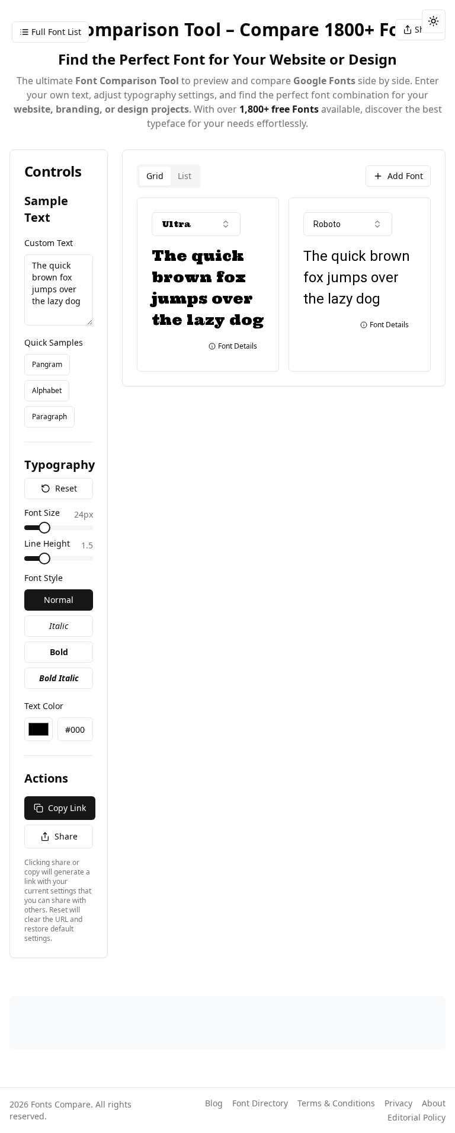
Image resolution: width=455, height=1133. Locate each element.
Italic (58, 625)
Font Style (43, 577)
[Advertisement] (227, 1022)
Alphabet (47, 390)
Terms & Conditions (336, 1103)
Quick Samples (53, 342)
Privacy (398, 1103)
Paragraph (49, 416)
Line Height (47, 544)
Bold (59, 652)
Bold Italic (59, 678)
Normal (58, 599)
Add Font (405, 175)
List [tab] (184, 175)
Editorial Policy (416, 1117)
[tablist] (169, 176)
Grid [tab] (155, 175)
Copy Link (67, 807)
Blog (214, 1103)
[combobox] (196, 224)
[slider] (44, 528)
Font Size (42, 513)
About (434, 1103)
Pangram (47, 364)
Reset (66, 488)
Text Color (43, 705)
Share (66, 836)
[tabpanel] (284, 284)
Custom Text (48, 242)
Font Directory (260, 1103)
